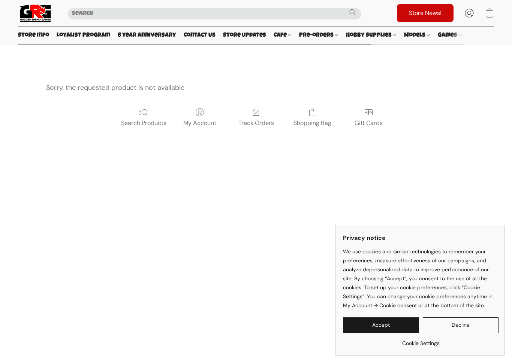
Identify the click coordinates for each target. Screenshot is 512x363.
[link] (421, 340)
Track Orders (256, 123)
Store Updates (244, 36)
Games (448, 36)
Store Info (33, 36)
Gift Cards (369, 123)
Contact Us (200, 36)
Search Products (143, 123)
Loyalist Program (83, 36)
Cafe (281, 36)
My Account (199, 123)
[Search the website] (352, 12)
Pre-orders (317, 36)
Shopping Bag (312, 123)
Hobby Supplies (369, 36)
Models (415, 36)
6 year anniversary (147, 36)
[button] (35, 13)
